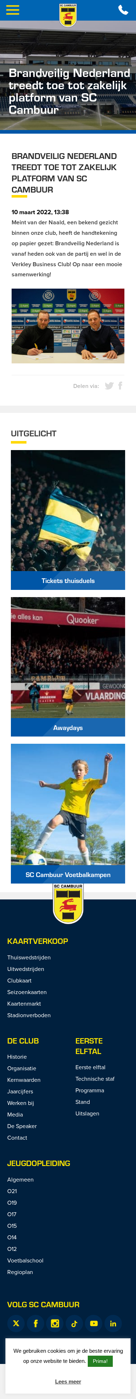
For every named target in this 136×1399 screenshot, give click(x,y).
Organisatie (21, 1068)
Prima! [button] (100, 1361)
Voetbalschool (25, 1260)
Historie (17, 1057)
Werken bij (20, 1103)
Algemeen (20, 1179)
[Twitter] (16, 1323)
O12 (12, 1249)
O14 (12, 1237)
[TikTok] (74, 1323)
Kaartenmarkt (24, 1003)
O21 (12, 1191)
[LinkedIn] (113, 1323)
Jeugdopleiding (38, 1163)
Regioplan (20, 1272)
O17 (11, 1214)
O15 (12, 1226)
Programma (89, 1090)
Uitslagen (87, 1113)
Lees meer (68, 1381)
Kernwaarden (24, 1080)
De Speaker (22, 1126)
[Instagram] (54, 1323)
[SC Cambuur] (68, 15)
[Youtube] (93, 1323)
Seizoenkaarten (27, 992)
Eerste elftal (89, 1045)
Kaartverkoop (37, 941)
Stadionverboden (29, 1015)
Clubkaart (19, 980)
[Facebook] (35, 1323)
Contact (17, 1137)
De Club (23, 1040)
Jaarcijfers (20, 1091)
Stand (82, 1102)
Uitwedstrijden (25, 969)
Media (15, 1114)
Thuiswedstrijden (29, 957)
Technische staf (95, 1079)
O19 (12, 1202)
